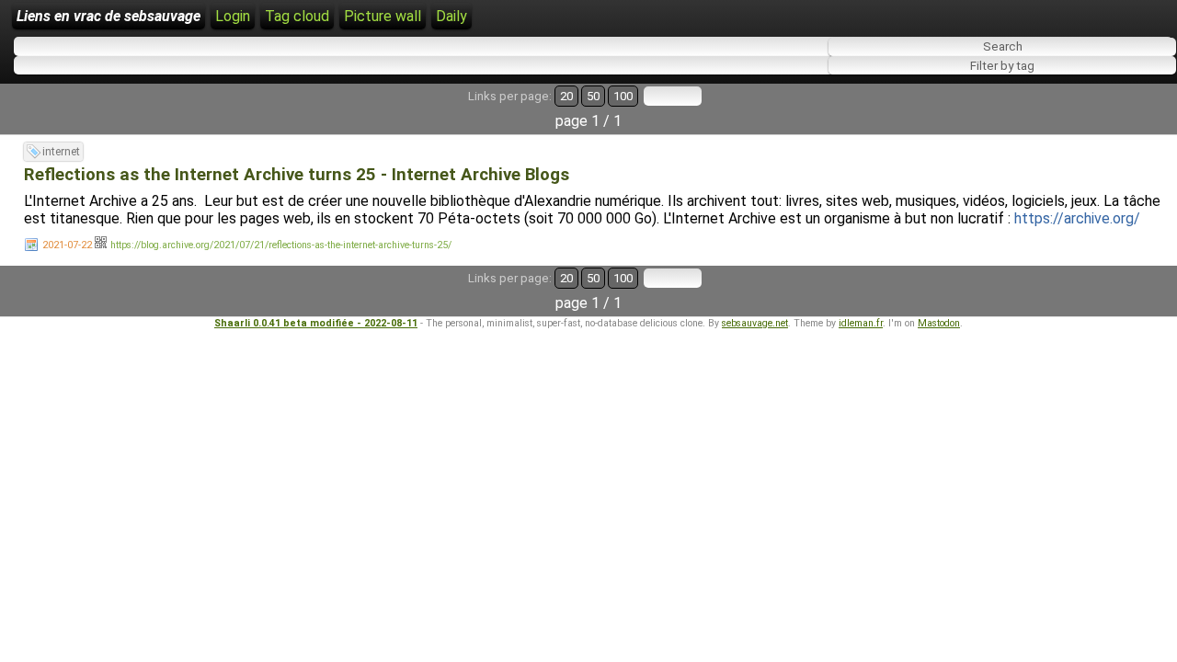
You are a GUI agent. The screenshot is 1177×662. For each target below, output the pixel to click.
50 (593, 96)
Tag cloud (297, 16)
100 (623, 96)
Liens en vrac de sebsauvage (108, 16)
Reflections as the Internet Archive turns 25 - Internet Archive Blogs (296, 175)
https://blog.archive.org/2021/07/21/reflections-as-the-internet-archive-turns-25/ (280, 245)
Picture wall (382, 16)
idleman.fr (861, 323)
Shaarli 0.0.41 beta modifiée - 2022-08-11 (315, 323)
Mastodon (939, 323)
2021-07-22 (67, 245)
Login (232, 16)
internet (61, 151)
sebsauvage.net (755, 323)
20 (566, 96)
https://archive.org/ (1077, 218)
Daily (451, 16)
